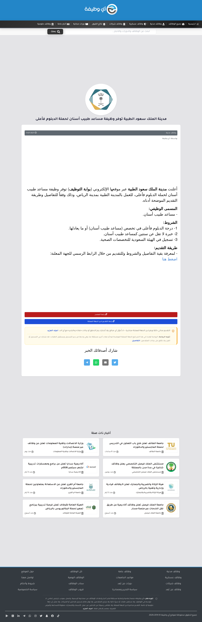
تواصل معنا (27, 578)
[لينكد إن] (18, 616)
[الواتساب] (29, 616)
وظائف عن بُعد (173, 590)
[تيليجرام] (23, 616)
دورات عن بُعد (125, 584)
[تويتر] (40, 616)
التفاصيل (136, 341)
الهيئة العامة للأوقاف (72, 513)
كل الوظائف (76, 572)
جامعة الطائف (155, 452)
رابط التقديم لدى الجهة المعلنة (100, 322)
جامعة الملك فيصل (152, 513)
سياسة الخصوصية (27, 590)
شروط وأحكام (27, 584)
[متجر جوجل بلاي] (6, 616)
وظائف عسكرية (173, 578)
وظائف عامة (124, 572)
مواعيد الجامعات (124, 578)
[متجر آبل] (12, 616)
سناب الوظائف (76, 584)
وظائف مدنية (171, 133)
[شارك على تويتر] (115, 362)
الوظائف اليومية (76, 578)
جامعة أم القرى (74, 493)
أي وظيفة (165, 615)
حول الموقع (27, 572)
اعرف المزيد (52, 331)
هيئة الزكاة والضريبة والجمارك (148, 493)
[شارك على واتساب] (96, 362)
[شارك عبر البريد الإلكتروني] (105, 362)
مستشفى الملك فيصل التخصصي (146, 472)
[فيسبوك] (52, 616)
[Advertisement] (101, 60)
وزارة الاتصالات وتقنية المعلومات (67, 452)
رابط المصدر (100, 315)
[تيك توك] (57, 616)
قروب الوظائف (76, 590)
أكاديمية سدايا (75, 472)
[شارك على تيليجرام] (87, 362)
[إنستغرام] (35, 616)
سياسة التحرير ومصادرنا (124, 590)
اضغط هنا (169, 258)
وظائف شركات (173, 584)
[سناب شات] (46, 616)
